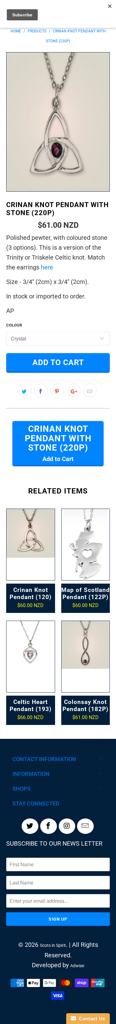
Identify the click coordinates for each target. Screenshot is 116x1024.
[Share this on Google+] (73, 390)
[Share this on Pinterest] (57, 390)
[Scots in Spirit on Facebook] (48, 826)
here (47, 267)
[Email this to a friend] (90, 390)
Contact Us (90, 1018)
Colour (14, 325)
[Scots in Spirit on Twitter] (30, 826)
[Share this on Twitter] (24, 390)
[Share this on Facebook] (41, 390)
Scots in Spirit (53, 945)
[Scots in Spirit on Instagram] (67, 826)
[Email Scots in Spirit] (85, 826)
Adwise (77, 965)
